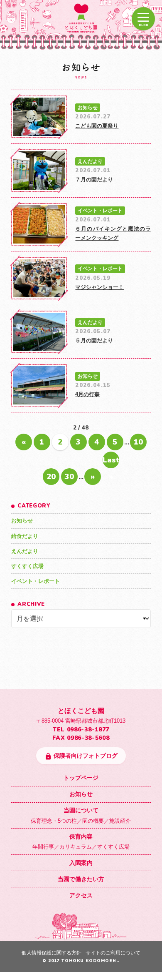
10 (138, 442)
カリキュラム (75, 847)
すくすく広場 (27, 566)
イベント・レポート (35, 581)
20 (51, 477)
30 (69, 477)
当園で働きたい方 (81, 879)
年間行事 (43, 847)
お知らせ (22, 520)
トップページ (81, 777)
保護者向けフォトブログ (81, 756)
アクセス (81, 895)
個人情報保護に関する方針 (51, 953)
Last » (111, 461)
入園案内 (81, 862)
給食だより (24, 536)
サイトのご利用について (113, 953)
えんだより (24, 551)
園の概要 (93, 821)
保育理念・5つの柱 (54, 821)
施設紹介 (120, 821)
